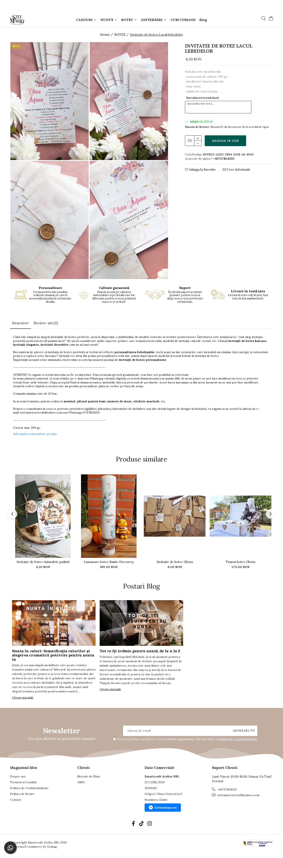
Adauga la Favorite (202, 169)
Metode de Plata (88, 776)
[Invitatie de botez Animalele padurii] (43, 516)
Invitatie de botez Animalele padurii (43, 562)
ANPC (81, 782)
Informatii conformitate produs (35, 434)
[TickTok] (141, 823)
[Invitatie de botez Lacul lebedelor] (49, 101)
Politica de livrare (22, 794)
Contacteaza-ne (166, 807)
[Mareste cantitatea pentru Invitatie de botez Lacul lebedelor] (198, 138)
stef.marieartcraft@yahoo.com (41, 412)
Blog (203, 20)
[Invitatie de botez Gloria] (175, 516)
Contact (15, 800)
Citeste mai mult (22, 697)
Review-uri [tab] (46, 323)
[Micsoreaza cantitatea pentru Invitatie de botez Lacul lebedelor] (198, 143)
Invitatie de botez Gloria (175, 562)
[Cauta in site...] (263, 18)
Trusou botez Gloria (240, 562)
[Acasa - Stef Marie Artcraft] (34, 20)
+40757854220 (226, 789)
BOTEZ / (121, 34)
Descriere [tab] (20, 323)
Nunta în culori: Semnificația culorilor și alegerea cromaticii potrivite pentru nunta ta (53, 655)
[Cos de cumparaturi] (271, 18)
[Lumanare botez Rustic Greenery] (109, 516)
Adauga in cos (225, 141)
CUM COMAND (183, 20)
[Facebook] (133, 823)
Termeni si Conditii (23, 782)
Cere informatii (238, 169)
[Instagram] (149, 823)
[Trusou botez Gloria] (240, 516)
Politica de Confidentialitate (238, 739)
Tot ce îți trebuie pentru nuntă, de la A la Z (140, 651)
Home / (107, 34)
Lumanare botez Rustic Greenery (109, 562)
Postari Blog (141, 586)
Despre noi (17, 776)
